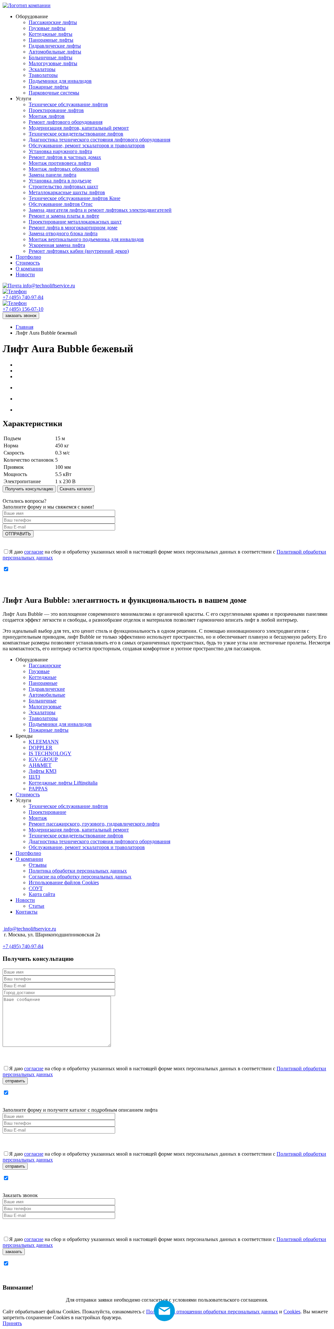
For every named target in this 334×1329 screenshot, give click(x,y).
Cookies (291, 1311)
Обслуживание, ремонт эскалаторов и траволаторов (87, 847)
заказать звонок (21, 315)
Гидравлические (47, 689)
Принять (12, 1323)
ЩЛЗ (34, 777)
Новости (25, 900)
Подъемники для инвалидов (60, 724)
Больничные (42, 700)
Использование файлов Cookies (64, 882)
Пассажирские (45, 665)
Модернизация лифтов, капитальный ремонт (79, 829)
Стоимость (28, 794)
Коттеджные (42, 677)
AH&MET (40, 765)
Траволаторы (43, 718)
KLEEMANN (44, 741)
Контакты (27, 912)
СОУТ (36, 888)
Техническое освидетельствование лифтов (76, 835)
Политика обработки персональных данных (78, 871)
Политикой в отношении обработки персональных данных (212, 1311)
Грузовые (39, 671)
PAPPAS (38, 788)
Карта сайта (42, 894)
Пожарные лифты (48, 730)
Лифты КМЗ (42, 771)
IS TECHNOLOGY (50, 753)
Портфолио (28, 853)
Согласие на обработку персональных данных (80, 876)
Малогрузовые (45, 706)
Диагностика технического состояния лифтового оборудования (99, 841)
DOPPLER (41, 747)
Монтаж (38, 818)
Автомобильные (47, 695)
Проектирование (47, 812)
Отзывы (38, 865)
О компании (29, 859)
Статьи (36, 906)
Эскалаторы (42, 712)
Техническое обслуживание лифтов (68, 806)
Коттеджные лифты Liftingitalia (63, 783)
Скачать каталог (76, 488)
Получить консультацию (29, 488)
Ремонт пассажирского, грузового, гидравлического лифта (94, 824)
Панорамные (43, 683)
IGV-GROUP (43, 759)
